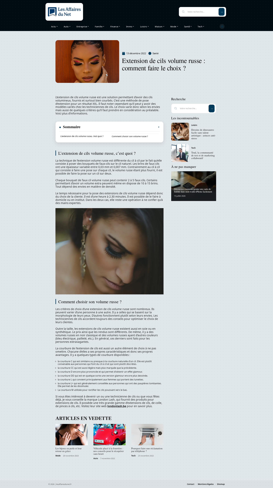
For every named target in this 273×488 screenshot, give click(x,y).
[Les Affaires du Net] (64, 11)
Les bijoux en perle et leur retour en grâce (68, 450)
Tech (133, 455)
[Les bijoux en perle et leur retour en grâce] (71, 434)
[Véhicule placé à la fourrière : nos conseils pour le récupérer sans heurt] (109, 434)
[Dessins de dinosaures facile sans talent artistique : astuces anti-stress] (180, 132)
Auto (95, 458)
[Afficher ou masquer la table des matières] (120, 127)
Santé (156, 53)
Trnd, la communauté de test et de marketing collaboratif (203, 155)
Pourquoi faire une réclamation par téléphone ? (147, 450)
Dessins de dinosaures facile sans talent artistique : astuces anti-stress (203, 134)
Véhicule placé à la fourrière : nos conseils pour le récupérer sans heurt (108, 451)
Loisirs (194, 125)
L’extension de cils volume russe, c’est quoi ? (82, 136)
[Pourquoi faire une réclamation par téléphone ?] (147, 434)
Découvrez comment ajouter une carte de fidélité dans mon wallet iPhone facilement (193, 190)
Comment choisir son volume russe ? (130, 136)
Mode (58, 455)
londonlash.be (116, 406)
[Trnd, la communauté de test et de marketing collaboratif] (180, 153)
